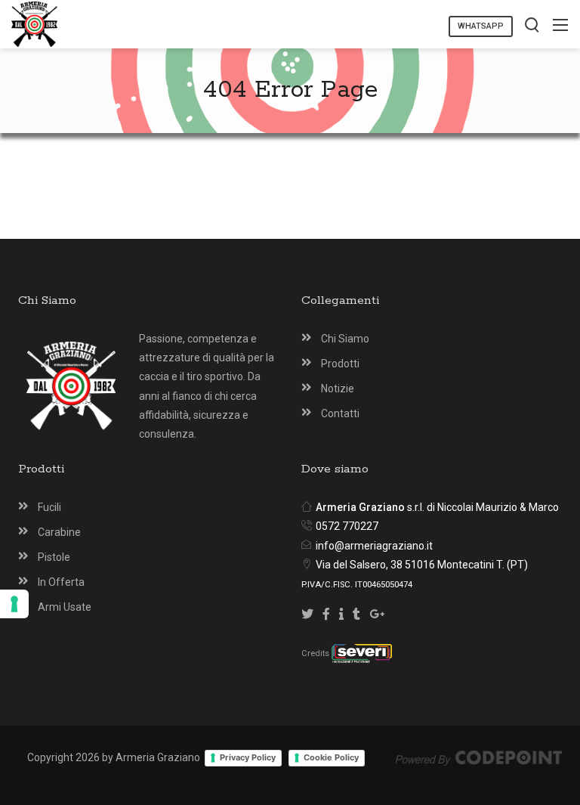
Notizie (337, 388)
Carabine (59, 532)
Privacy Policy (248, 757)
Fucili (49, 507)
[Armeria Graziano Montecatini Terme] (34, 23)
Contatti (340, 413)
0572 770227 (347, 526)
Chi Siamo (345, 339)
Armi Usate (64, 607)
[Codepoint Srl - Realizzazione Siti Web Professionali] (479, 757)
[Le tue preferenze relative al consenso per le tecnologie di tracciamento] (14, 604)
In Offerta (61, 582)
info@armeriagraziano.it (374, 546)
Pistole (54, 557)
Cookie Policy (331, 757)
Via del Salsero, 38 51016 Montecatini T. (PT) (422, 565)
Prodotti (340, 364)
